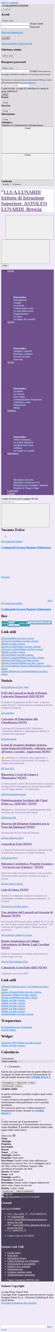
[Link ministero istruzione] (14, 5)
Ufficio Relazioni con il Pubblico (23, 1261)
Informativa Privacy (16, 1258)
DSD (4, 625)
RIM (11, 622)
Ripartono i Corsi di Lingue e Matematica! (19, 776)
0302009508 (18, 1216)
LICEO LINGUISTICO (39, 622)
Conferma (16, 184)
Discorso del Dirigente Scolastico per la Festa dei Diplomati (25, 825)
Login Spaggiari (29, 82)
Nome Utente (36, 23)
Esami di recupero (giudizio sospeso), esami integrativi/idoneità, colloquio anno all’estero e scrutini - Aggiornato (27, 748)
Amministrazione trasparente (21, 1274)
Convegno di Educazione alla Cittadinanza (19, 720)
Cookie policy (14, 1252)
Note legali (12, 1255)
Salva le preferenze (24, 1191)
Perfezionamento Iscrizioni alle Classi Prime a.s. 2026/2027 (24, 802)
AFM (5, 622)
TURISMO (20, 622)
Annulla (5, 184)
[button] (26, 600)
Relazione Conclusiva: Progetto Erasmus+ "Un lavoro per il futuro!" (27, 865)
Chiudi (5, 103)
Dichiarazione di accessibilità (21, 1263)
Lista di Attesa (15, 889)
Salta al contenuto (9, 2)
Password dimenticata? (12, 32)
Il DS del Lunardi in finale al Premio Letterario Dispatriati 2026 (24, 694)
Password (34, 27)
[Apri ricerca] (30, 227)
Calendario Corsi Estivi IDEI (24, 967)
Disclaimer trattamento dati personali (18, 1303)
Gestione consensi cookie (19, 1272)
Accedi (5, 8)
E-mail (33, 71)
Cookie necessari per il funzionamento (20, 1121)
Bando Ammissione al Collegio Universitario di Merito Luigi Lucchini (25, 944)
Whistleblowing (15, 1269)
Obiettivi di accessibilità (18, 1266)
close (4, 265)
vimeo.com (7, 1135)
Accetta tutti (12, 1086)
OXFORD (25, 625)
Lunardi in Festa (16, 844)
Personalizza (8, 1083)
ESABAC (13, 625)
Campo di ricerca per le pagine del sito (19, 498)
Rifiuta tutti (26, 1083)
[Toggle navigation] (25, 252)
